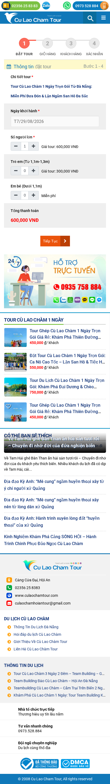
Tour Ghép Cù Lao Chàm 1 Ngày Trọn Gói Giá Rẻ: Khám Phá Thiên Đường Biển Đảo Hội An (65, 337)
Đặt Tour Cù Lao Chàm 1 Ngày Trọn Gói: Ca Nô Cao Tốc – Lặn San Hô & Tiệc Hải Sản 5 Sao (67, 362)
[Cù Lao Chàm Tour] (39, 757)
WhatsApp (67, 5)
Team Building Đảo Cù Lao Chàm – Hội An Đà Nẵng (56, 681)
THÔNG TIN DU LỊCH (23, 665)
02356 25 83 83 (25, 6)
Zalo (46, 5)
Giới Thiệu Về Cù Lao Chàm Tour (40, 641)
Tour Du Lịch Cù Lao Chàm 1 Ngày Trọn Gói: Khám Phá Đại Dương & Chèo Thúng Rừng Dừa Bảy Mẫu (67, 387)
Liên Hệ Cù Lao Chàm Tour (36, 649)
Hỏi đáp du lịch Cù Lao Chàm (37, 634)
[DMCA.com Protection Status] (75, 757)
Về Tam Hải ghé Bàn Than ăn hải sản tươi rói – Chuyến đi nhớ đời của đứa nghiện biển (53, 442)
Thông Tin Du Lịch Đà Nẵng (36, 627)
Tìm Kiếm (89, 17)
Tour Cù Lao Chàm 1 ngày (34, 320)
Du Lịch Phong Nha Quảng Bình (37, 17)
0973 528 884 (86, 6)
